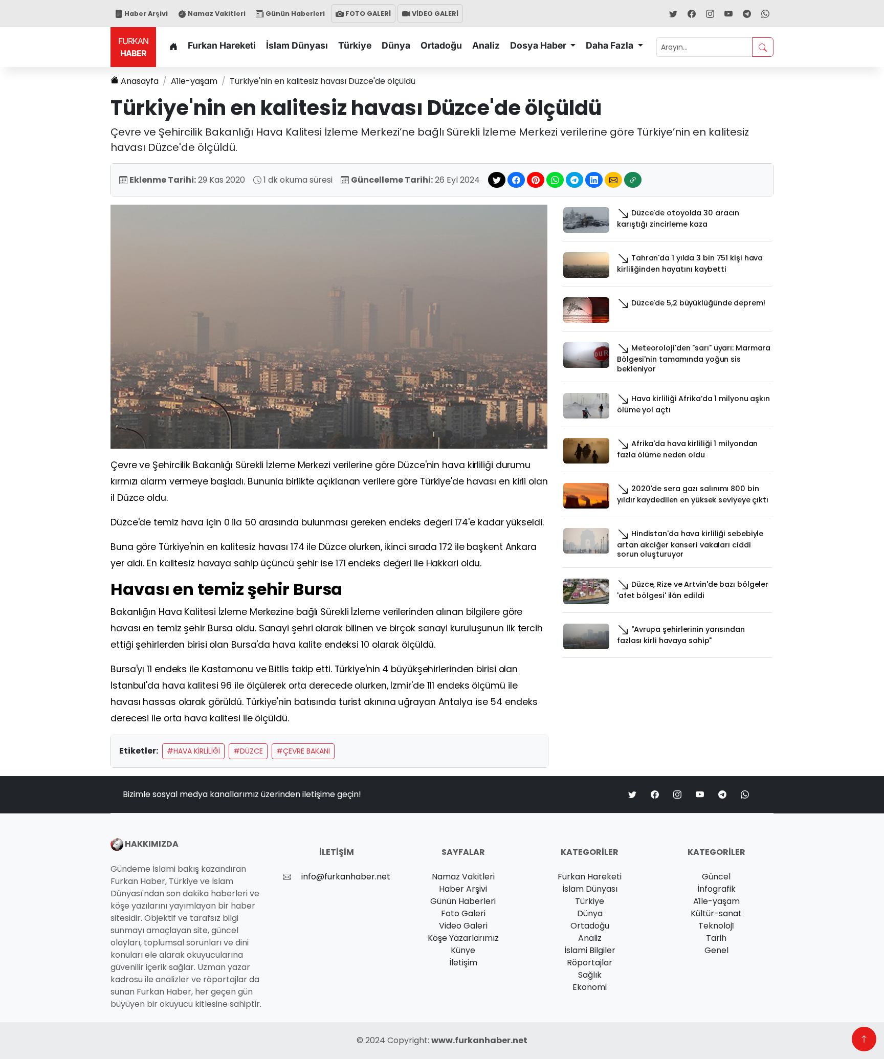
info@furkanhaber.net (345, 876)
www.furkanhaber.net (479, 1040)
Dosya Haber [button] (539, 45)
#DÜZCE (248, 751)
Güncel (716, 876)
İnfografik (716, 889)
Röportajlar (589, 962)
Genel (716, 950)
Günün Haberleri (294, 13)
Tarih (716, 938)
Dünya (396, 45)
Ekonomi (589, 987)
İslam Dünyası (297, 45)
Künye (463, 950)
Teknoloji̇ (716, 926)
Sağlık (590, 975)
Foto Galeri (463, 913)
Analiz (486, 45)
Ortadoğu (441, 45)
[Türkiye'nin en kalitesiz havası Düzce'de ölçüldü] (328, 326)
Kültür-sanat (716, 913)
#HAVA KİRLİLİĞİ (193, 751)
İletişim (463, 962)
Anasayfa (140, 81)
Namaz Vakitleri (216, 13)
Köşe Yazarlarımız (463, 938)
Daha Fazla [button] (610, 45)
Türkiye (354, 45)
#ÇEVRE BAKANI (303, 751)
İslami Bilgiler (589, 950)
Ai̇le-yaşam (194, 81)
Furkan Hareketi (222, 45)
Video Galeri (463, 926)
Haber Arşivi (145, 13)
